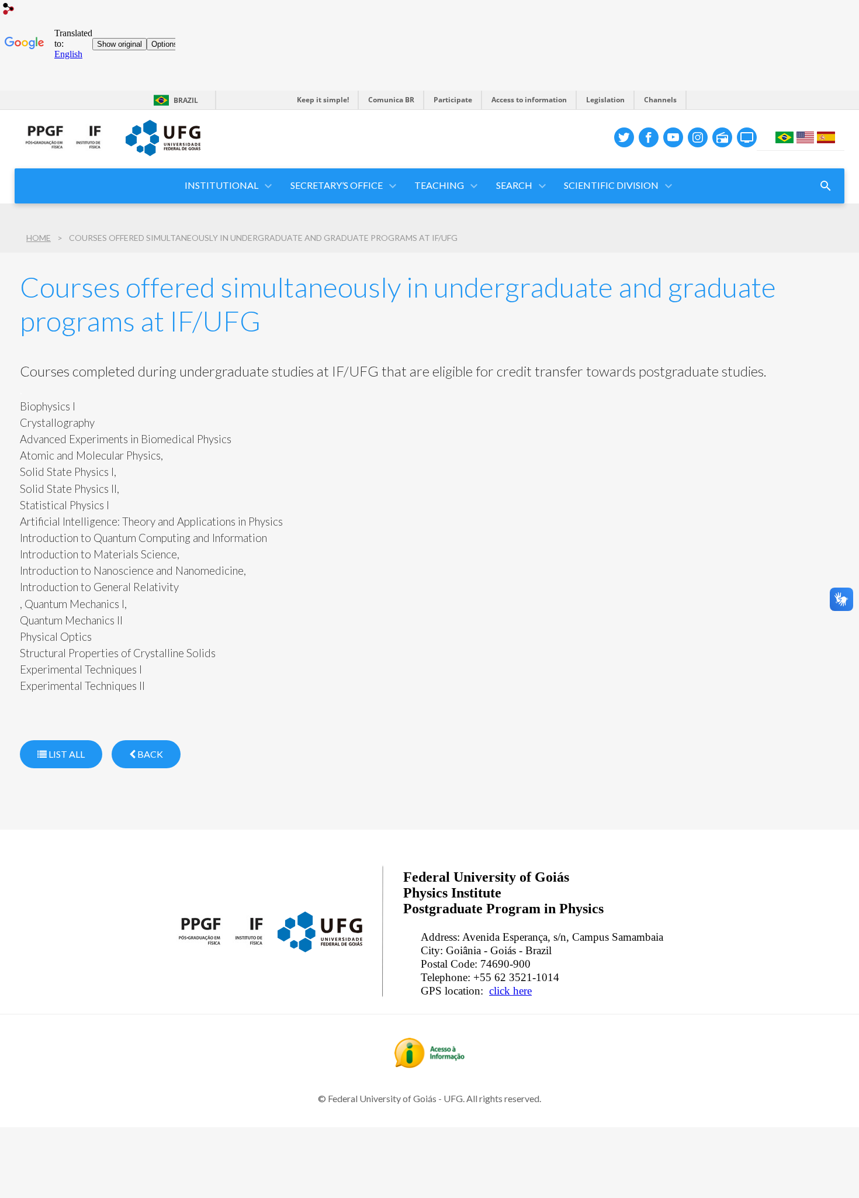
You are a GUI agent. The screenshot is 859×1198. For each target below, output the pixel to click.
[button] (440, 185)
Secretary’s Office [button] (336, 185)
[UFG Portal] (163, 152)
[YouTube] (673, 137)
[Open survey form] (826, 186)
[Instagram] (698, 137)
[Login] (9, 10)
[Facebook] (649, 137)
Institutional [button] (221, 185)
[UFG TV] (747, 137)
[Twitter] (624, 137)
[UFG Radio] (722, 137)
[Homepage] (64, 160)
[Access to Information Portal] (429, 1064)
